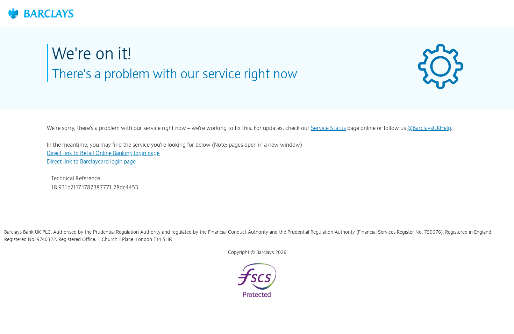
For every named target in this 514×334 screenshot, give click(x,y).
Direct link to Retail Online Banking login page (103, 153)
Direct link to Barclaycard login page (91, 161)
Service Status (328, 127)
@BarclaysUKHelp (429, 127)
